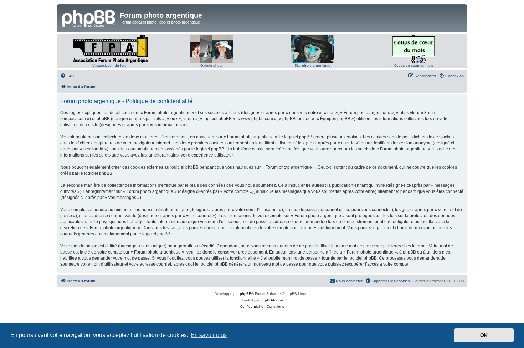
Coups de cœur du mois (413, 65)
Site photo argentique (312, 65)
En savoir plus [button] (209, 335)
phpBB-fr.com (272, 300)
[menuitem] (67, 76)
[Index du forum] (89, 17)
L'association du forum (110, 65)
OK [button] (484, 335)
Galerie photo (211, 65)
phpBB (245, 294)
